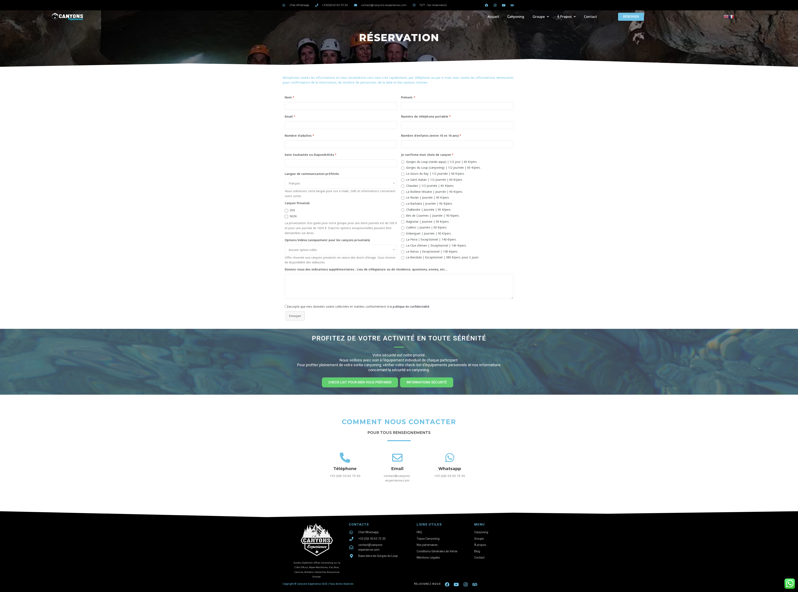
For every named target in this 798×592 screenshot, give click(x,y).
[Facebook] (447, 584)
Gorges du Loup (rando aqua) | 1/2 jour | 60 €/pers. (441, 162)
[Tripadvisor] (512, 5)
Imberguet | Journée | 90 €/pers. (428, 233)
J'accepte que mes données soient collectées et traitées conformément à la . (358, 306)
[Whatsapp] (450, 457)
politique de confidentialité (411, 306)
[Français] (731, 16)
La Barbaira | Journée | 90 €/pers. (429, 203)
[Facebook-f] (487, 5)
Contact (590, 16)
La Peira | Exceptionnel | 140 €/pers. (431, 239)
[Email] (397, 457)
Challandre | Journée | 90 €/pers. (428, 209)
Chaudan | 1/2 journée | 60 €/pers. (430, 186)
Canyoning (515, 16)
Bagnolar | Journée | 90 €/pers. (427, 222)
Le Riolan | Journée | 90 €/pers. (427, 197)
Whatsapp (449, 468)
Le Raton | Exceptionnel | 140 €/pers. (432, 251)
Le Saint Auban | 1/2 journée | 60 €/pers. (434, 180)
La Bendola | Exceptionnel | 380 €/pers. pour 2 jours (442, 257)
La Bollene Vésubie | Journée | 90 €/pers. (434, 192)
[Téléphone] (345, 457)
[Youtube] (504, 5)
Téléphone (345, 468)
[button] (540, 16)
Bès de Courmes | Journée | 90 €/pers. (433, 215)
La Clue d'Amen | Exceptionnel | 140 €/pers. (436, 245)
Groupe (539, 16)
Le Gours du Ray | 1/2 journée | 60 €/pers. (435, 174)
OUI (292, 210)
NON (293, 216)
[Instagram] (495, 5)
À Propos (564, 16)
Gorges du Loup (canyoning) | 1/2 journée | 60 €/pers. (443, 167)
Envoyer (295, 316)
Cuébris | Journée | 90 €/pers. (426, 227)
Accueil (493, 16)
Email (397, 468)
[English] (726, 16)
